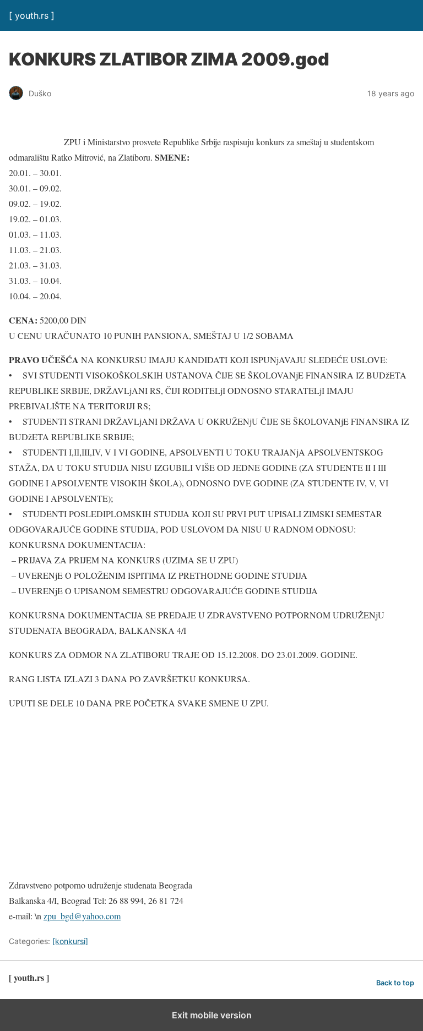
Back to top (395, 983)
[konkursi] (70, 941)
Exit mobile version (212, 1015)
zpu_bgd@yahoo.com (82, 916)
